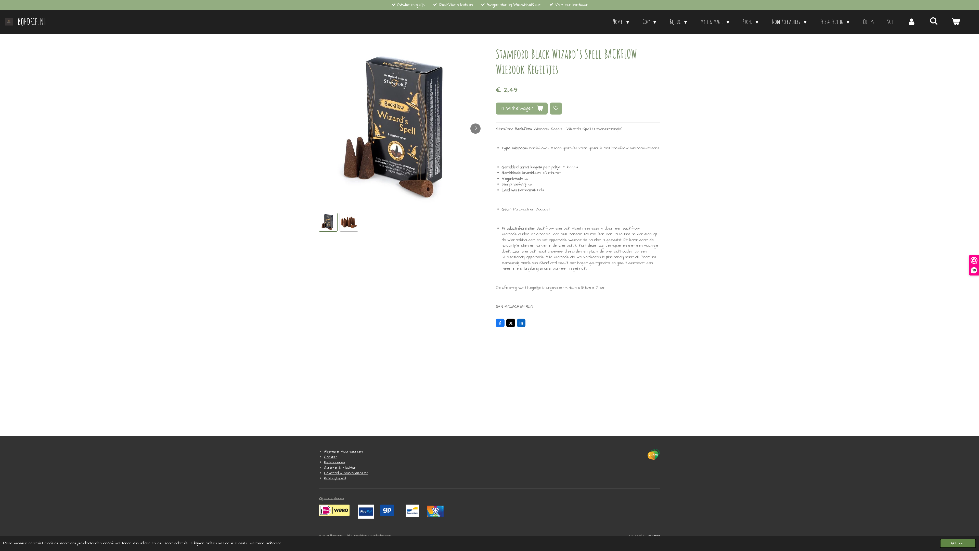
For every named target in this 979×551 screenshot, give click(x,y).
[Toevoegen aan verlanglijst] (556, 109)
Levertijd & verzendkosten (346, 472)
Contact (330, 456)
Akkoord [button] (958, 543)
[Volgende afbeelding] (475, 128)
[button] (328, 222)
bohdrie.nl (32, 22)
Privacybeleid (335, 478)
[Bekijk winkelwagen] (956, 21)
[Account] (912, 21)
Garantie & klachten (340, 467)
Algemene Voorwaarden (343, 451)
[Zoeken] (934, 21)
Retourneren (334, 462)
